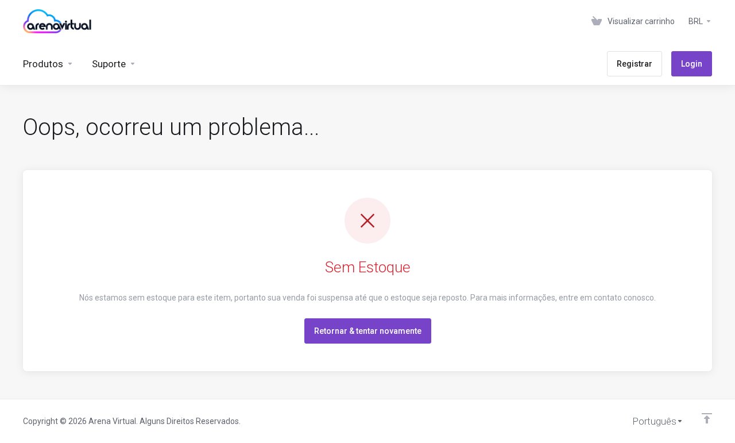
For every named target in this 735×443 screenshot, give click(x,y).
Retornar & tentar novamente (367, 331)
